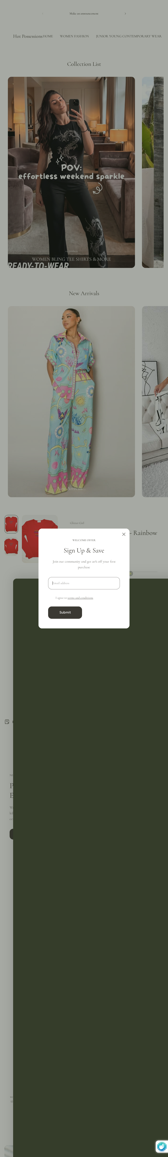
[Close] (124, 534)
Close (102, 612)
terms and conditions (80, 598)
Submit (65, 612)
